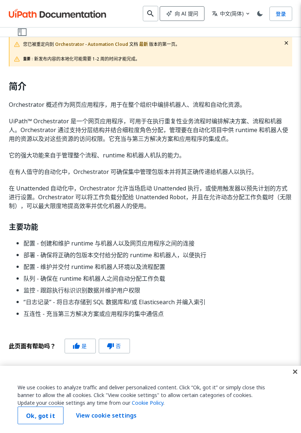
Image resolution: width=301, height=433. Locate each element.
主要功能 (23, 227)
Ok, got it (40, 415)
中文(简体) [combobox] (228, 13)
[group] (69, 346)
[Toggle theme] (260, 13)
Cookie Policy (147, 403)
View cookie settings (106, 415)
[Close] (295, 372)
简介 (17, 86)
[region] (150, 399)
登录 (281, 14)
